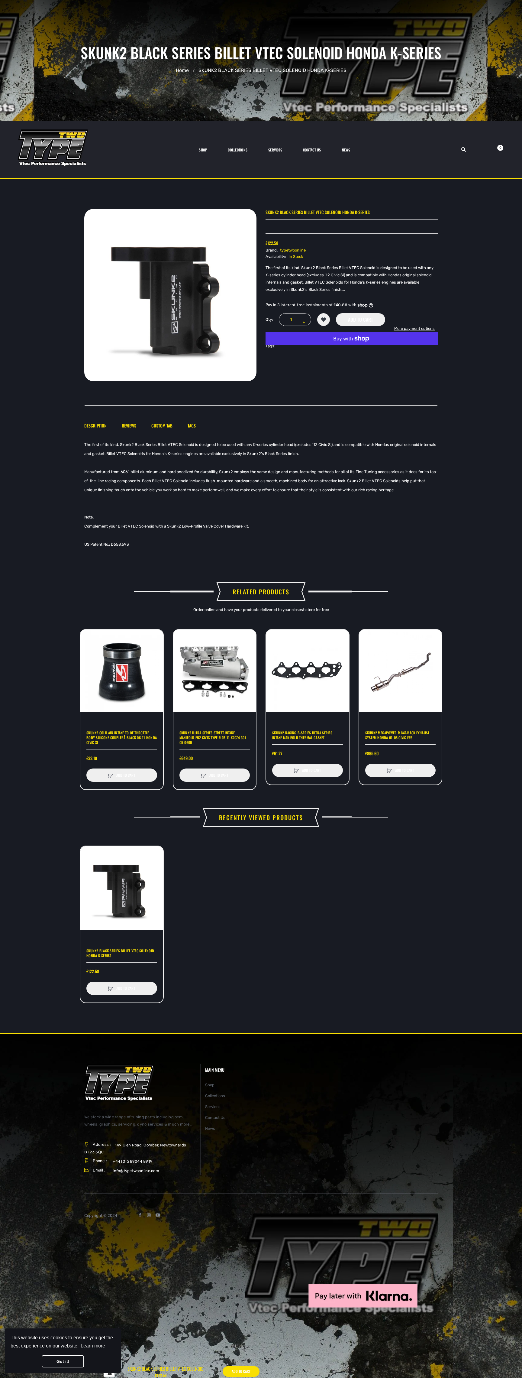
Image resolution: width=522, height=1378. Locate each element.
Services (213, 1106)
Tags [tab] (192, 425)
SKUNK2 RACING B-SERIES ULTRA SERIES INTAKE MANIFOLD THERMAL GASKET (302, 735)
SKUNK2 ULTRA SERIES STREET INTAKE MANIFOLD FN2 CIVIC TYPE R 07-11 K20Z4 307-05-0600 (213, 737)
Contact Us (215, 1117)
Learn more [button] (93, 1345)
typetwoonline (293, 250)
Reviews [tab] (129, 425)
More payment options (414, 328)
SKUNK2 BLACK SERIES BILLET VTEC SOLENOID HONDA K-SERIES (120, 953)
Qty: (269, 319)
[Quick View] (87, 660)
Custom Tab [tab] (161, 425)
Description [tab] (95, 425)
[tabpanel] (261, 494)
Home (182, 70)
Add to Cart (360, 319)
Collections (215, 1096)
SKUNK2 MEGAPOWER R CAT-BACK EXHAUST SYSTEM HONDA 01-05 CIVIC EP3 (397, 735)
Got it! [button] (62, 1361)
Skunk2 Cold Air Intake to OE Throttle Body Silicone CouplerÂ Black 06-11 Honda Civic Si (121, 737)
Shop (209, 1085)
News (210, 1128)
